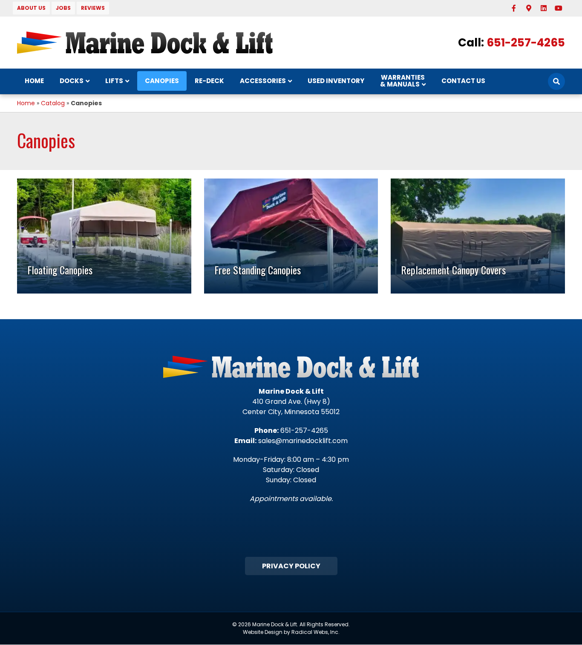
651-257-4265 (526, 42)
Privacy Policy (291, 566)
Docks (72, 80)
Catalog (53, 103)
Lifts (114, 80)
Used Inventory (336, 80)
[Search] (556, 81)
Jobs (63, 8)
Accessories (263, 80)
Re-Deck (209, 80)
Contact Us (463, 80)
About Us (31, 8)
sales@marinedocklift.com (303, 441)
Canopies (162, 80)
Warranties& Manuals (402, 81)
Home (34, 80)
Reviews (93, 8)
